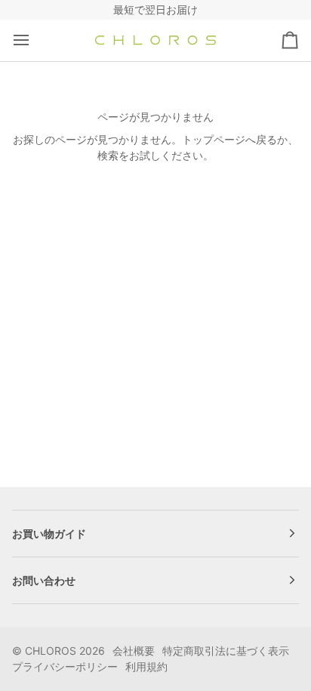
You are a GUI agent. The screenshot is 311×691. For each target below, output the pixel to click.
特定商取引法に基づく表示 (225, 650)
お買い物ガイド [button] (49, 533)
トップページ (213, 139)
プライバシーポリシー (65, 666)
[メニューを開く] (34, 40)
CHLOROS (50, 650)
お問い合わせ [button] (43, 580)
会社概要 (133, 650)
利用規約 (146, 666)
